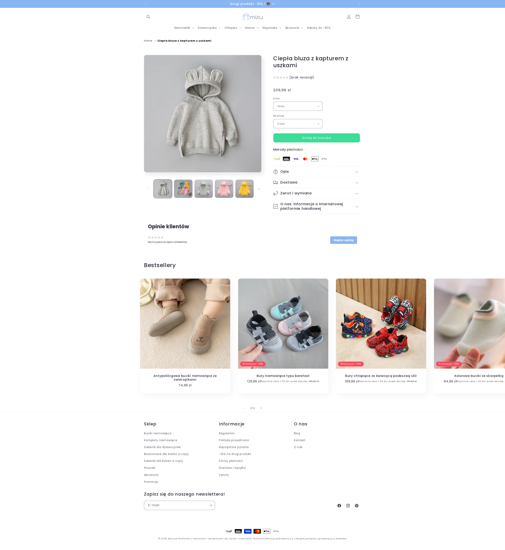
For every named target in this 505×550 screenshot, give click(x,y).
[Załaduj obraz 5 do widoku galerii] (244, 189)
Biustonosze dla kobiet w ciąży (166, 454)
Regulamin (227, 433)
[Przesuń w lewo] (148, 189)
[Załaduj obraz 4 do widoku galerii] (224, 189)
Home (148, 41)
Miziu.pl (173, 538)
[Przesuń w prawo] (259, 189)
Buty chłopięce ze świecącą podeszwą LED (381, 376)
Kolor (276, 98)
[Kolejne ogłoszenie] (359, 4)
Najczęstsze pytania (234, 447)
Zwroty (224, 475)
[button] (148, 16)
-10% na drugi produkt (235, 454)
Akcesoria (151, 475)
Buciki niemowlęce (157, 433)
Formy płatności (231, 461)
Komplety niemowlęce (160, 440)
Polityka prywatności (234, 440)
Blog (297, 433)
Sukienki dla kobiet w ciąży (163, 461)
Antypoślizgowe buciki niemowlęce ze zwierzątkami (185, 377)
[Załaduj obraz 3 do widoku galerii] (204, 189)
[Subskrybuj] (210, 505)
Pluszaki (149, 468)
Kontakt (299, 440)
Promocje (151, 482)
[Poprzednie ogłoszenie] (145, 4)
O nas (298, 447)
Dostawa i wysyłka (232, 468)
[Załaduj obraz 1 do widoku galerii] (163, 189)
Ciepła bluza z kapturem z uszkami (184, 41)
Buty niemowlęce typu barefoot (283, 376)
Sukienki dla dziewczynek (162, 447)
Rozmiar (278, 116)
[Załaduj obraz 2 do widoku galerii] (183, 189)
